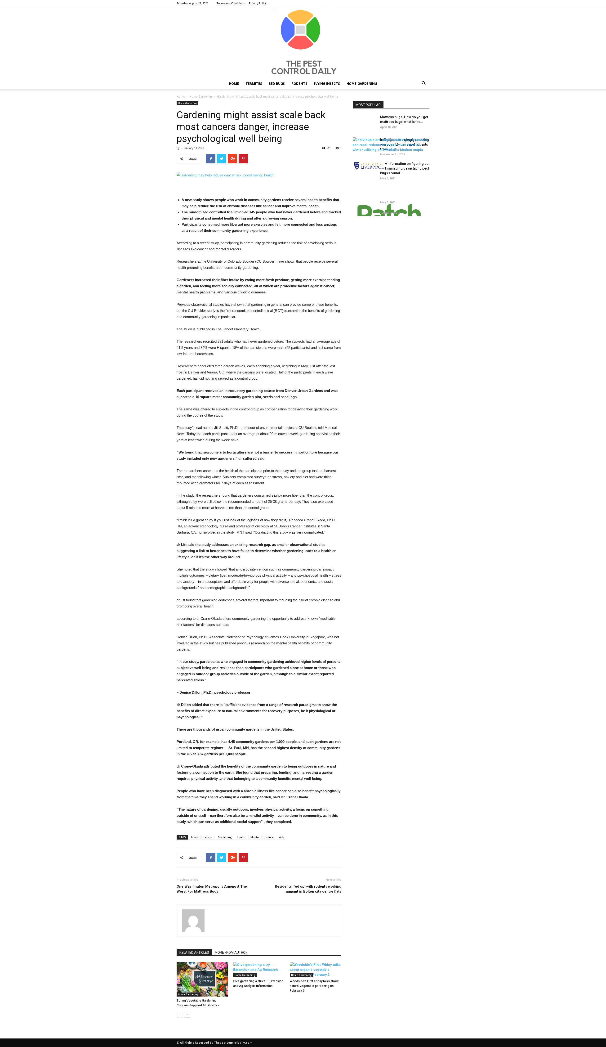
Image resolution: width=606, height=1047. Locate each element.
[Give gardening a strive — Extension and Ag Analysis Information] (259, 969)
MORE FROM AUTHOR (231, 952)
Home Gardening (362, 83)
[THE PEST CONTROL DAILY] (303, 42)
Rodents (299, 83)
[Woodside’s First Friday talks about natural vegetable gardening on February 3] (315, 969)
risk (281, 837)
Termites (253, 83)
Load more (389, 213)
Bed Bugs (277, 83)
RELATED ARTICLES (194, 952)
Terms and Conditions (231, 3)
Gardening (225, 837)
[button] (423, 84)
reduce (269, 837)
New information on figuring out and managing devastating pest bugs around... (404, 168)
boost (194, 837)
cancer (208, 837)
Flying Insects (327, 83)
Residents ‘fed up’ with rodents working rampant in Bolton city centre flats (308, 889)
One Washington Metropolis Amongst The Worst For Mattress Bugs (212, 889)
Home (234, 83)
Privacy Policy (258, 3)
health (241, 837)
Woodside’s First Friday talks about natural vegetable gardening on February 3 (314, 985)
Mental (254, 837)
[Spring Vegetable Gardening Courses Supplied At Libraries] (202, 979)
